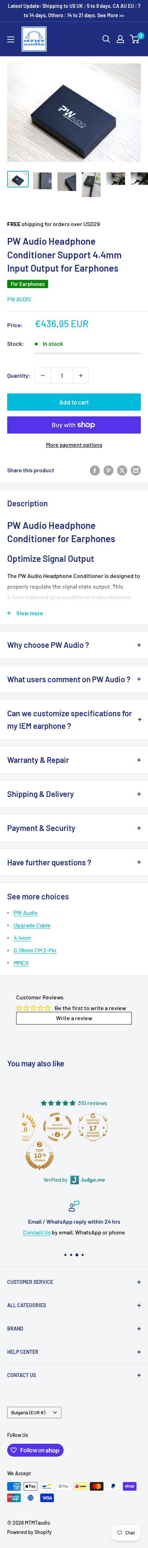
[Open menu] (10, 39)
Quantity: (19, 375)
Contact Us (37, 1232)
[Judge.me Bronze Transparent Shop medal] (57, 1127)
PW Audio (19, 299)
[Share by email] (136, 470)
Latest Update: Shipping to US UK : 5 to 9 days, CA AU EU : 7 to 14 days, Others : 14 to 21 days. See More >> (74, 10)
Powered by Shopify (29, 1532)
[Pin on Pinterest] (108, 470)
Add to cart (74, 402)
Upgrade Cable (32, 925)
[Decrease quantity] (42, 375)
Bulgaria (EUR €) (28, 1412)
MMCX (21, 962)
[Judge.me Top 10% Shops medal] (39, 1155)
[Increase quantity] (80, 375)
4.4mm (22, 937)
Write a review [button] (74, 1017)
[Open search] (106, 39)
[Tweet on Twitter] (122, 470)
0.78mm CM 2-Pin (35, 950)
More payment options (74, 444)
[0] (134, 39)
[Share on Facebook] (95, 470)
